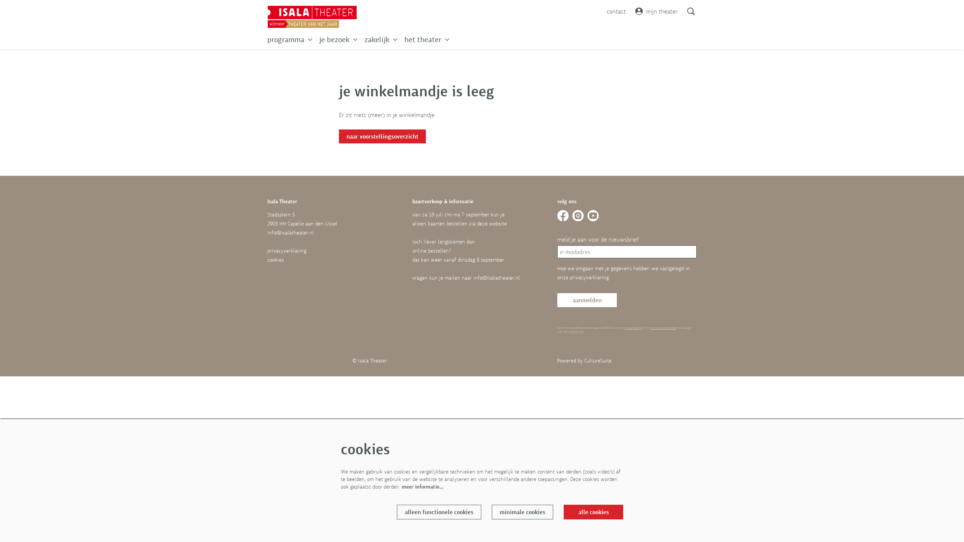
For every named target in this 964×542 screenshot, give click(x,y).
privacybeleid (633, 328)
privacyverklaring (287, 251)
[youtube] (593, 215)
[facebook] (563, 215)
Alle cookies (593, 512)
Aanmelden (587, 300)
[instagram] (578, 215)
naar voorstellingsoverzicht (382, 136)
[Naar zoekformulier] (691, 11)
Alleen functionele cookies (439, 512)
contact (616, 11)
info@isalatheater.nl (290, 233)
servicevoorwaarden (663, 328)
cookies (275, 260)
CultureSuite (598, 361)
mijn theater (662, 11)
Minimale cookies (522, 512)
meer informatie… (423, 487)
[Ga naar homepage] (312, 17)
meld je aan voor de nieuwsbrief (598, 239)
